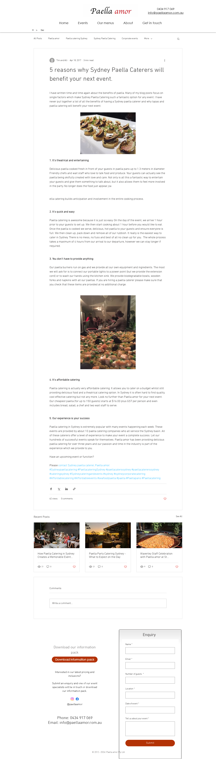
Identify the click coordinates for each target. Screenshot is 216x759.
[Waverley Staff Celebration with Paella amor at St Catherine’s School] (159, 535)
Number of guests (134, 674)
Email (128, 659)
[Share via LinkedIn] (66, 488)
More (146, 38)
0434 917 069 (165, 9)
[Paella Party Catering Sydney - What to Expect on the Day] (108, 535)
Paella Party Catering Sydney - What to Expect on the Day (107, 555)
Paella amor (54, 38)
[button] (128, 23)
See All (179, 516)
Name (128, 644)
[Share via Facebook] (50, 488)
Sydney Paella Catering (104, 38)
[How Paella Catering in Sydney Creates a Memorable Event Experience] (57, 535)
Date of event (132, 703)
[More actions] (165, 60)
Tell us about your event (137, 718)
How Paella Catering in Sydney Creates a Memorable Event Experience (56, 555)
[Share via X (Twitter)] (58, 488)
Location (130, 689)
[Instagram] (72, 699)
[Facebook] (77, 699)
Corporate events (130, 38)
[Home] (33, 30)
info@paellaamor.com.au (81, 722)
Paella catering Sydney (76, 38)
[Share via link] (74, 488)
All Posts (38, 38)
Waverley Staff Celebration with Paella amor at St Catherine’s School (156, 555)
